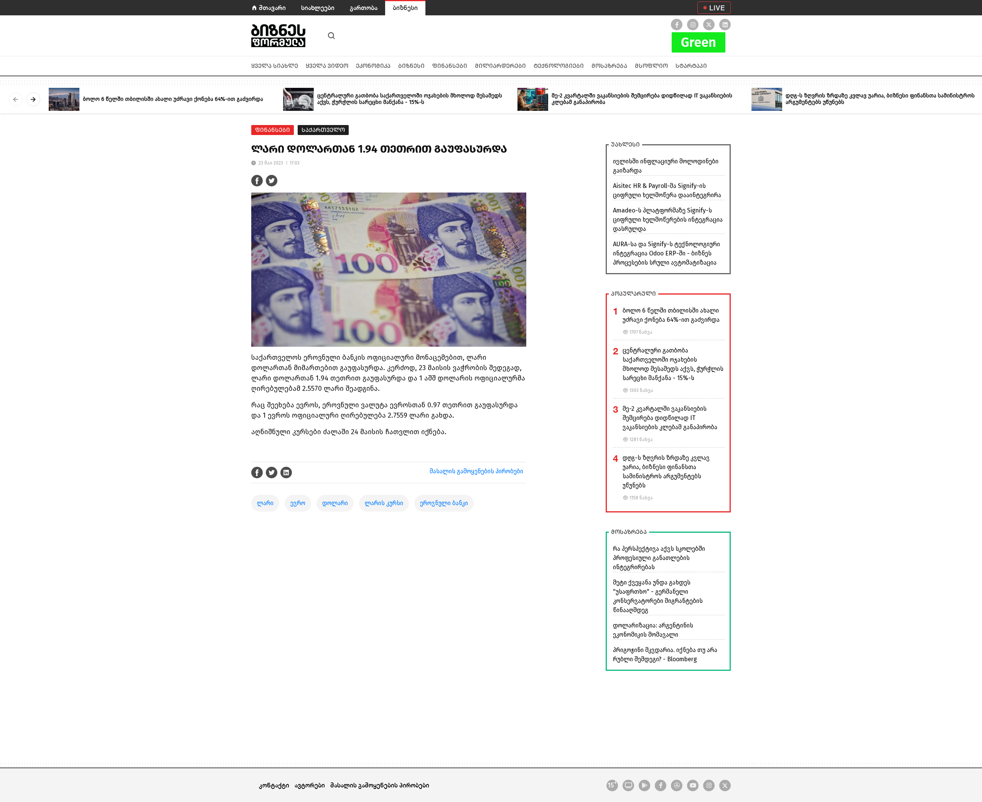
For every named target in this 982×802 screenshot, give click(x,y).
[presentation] (16, 99)
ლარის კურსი (384, 503)
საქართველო (323, 129)
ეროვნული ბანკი (444, 503)
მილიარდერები (500, 65)
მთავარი (272, 7)
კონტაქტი (274, 785)
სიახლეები (317, 7)
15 (612, 784)
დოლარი (335, 503)
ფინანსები (449, 65)
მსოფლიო (651, 65)
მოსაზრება (609, 65)
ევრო (297, 503)
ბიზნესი (405, 7)
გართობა (363, 7)
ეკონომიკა (373, 65)
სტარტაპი (691, 65)
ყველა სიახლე (274, 65)
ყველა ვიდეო (327, 65)
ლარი (265, 503)
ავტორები (310, 785)
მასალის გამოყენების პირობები (476, 471)
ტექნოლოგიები (559, 65)
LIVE (717, 7)
